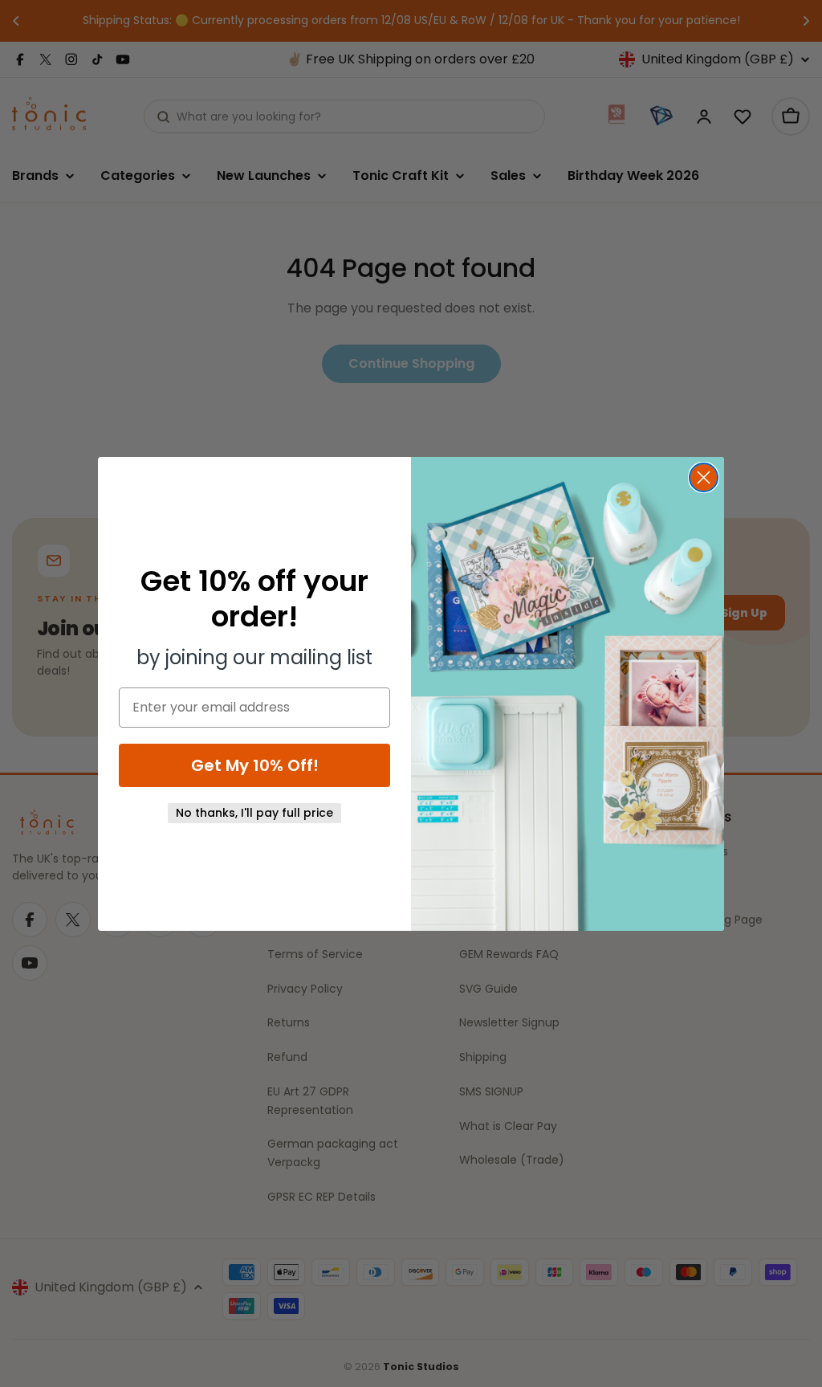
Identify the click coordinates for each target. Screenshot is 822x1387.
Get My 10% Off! (255, 765)
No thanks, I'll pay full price (254, 813)
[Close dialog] (704, 477)
